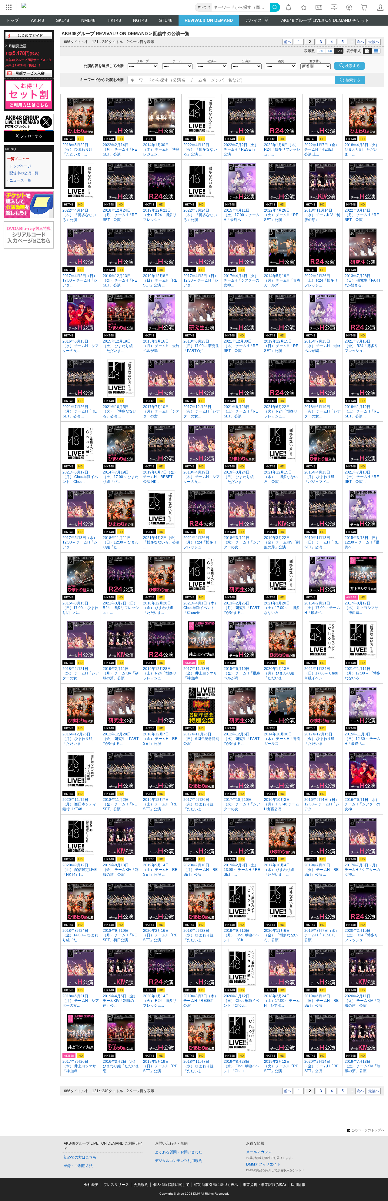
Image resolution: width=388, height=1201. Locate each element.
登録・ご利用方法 (78, 1166)
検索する (353, 80)
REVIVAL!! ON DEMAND (209, 20)
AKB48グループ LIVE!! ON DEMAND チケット (325, 20)
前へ (287, 42)
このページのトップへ (367, 1130)
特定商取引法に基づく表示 (216, 1185)
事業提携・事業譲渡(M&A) (264, 1185)
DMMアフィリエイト (263, 1164)
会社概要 (91, 1185)
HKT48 (114, 20)
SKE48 (62, 20)
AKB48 (37, 20)
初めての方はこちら (80, 1157)
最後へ (373, 42)
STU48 (165, 20)
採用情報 (298, 1185)
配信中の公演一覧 (23, 173)
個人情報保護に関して (171, 1185)
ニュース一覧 (20, 180)
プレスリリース (116, 1185)
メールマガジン (259, 1152)
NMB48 (88, 20)
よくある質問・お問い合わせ (178, 1152)
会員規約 (141, 1185)
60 (330, 51)
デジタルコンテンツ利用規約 (178, 1161)
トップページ (20, 166)
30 (321, 51)
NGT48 (140, 20)
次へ (360, 42)
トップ (12, 20)
